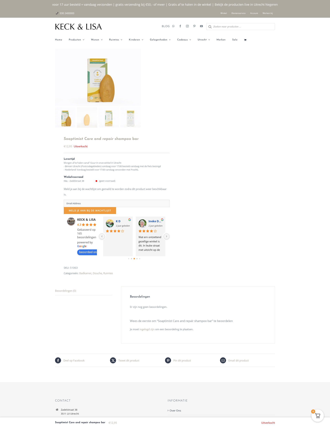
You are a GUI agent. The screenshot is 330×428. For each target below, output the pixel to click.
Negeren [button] (271, 4)
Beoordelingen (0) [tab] (65, 290)
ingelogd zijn (147, 329)
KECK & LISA (86, 219)
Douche (97, 273)
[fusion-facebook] (180, 26)
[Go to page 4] (139, 258)
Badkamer (85, 273)
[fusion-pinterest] (194, 26)
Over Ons (175, 410)
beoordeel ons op (90, 252)
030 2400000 (67, 13)
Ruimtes (108, 273)
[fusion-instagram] (187, 26)
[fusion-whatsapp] (173, 26)
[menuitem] (62, 40)
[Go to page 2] (134, 258)
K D (118, 221)
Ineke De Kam (155, 221)
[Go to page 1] (131, 258)
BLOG (164, 26)
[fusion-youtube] (201, 26)
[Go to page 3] (137, 258)
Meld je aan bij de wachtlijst (90, 210)
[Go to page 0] (128, 258)
